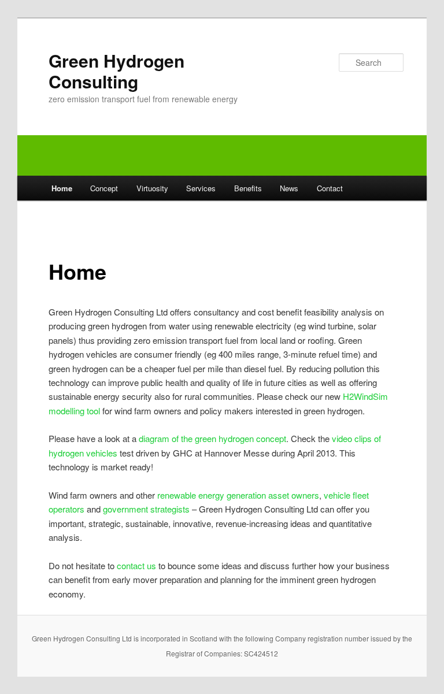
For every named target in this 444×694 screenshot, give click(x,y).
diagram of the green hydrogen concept (212, 438)
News (289, 188)
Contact (330, 188)
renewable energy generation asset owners (238, 495)
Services (201, 188)
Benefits (248, 188)
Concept (104, 188)
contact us (136, 565)
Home (61, 188)
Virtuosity (152, 188)
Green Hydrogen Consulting (116, 71)
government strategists (146, 509)
